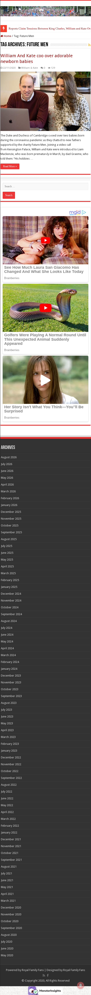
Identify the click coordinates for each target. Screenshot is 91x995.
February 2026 (10, 498)
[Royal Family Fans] (45, 10)
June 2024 (7, 634)
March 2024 (8, 655)
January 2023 (9, 750)
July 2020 (6, 941)
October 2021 (9, 853)
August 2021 (9, 866)
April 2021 (7, 894)
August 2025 (9, 539)
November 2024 (11, 600)
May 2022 (7, 805)
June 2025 (7, 552)
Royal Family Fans (33, 970)
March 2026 (8, 491)
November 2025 (11, 518)
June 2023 (7, 716)
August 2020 (9, 934)
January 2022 (9, 832)
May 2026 (7, 477)
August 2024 (9, 621)
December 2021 (11, 839)
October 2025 (9, 525)
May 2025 (7, 559)
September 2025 (11, 532)
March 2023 (8, 737)
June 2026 (7, 471)
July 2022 (6, 791)
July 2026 (6, 464)
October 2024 (9, 607)
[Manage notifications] (80, 985)
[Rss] (44, 975)
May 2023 (7, 723)
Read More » (10, 166)
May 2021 (7, 887)
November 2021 (11, 846)
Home (7, 36)
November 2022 (11, 764)
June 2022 (7, 798)
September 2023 (11, 696)
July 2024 (6, 627)
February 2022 (10, 825)
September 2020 (11, 928)
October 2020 (9, 921)
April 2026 (7, 484)
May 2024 (7, 641)
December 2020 (11, 907)
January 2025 (9, 587)
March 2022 (8, 818)
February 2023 (10, 743)
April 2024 (7, 648)
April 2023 (7, 730)
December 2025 (11, 511)
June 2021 (7, 880)
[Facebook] (47, 975)
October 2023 (9, 689)
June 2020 (7, 948)
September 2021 (11, 859)
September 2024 (11, 614)
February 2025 (10, 580)
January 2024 (9, 668)
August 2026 (9, 457)
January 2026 (9, 505)
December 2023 (11, 675)
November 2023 (11, 682)
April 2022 (7, 812)
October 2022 (9, 771)
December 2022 (11, 757)
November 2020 (11, 914)
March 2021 (8, 900)
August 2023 (9, 702)
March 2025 (8, 573)
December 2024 (11, 593)
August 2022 (9, 784)
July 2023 (6, 709)
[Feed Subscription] (89, 45)
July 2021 (6, 873)
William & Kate (29, 67)
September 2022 (11, 778)
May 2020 (7, 955)
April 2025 (7, 566)
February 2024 (10, 662)
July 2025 (6, 546)
